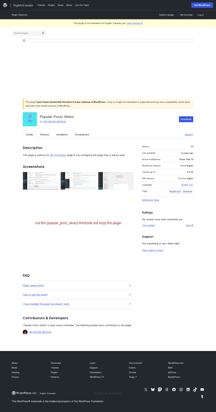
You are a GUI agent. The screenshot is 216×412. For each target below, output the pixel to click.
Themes (55, 367)
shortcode (187, 191)
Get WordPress (202, 5)
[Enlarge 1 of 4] (54, 175)
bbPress (172, 372)
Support (189, 134)
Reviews (44, 134)
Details (29, 134)
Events (132, 367)
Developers (95, 372)
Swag (133, 377)
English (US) (187, 185)
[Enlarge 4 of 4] (129, 196)
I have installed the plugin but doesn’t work (46, 304)
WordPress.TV (97, 377)
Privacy (15, 377)
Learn (92, 363)
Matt (170, 367)
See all (189, 225)
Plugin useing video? (34, 285)
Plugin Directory (19, 15)
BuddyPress (174, 377)
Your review (148, 225)
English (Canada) (48, 393)
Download (186, 119)
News (14, 367)
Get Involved (135, 363)
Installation (62, 134)
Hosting (15, 372)
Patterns (55, 377)
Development (82, 134)
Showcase (56, 363)
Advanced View (150, 200)
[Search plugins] (43, 33)
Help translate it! (135, 23)
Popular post (175, 191)
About (15, 363)
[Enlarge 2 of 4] (91, 175)
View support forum (152, 250)
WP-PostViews (58, 155)
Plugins (54, 372)
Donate (132, 372)
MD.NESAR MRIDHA (54, 121)
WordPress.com (175, 363)
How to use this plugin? (35, 294)
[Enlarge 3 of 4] (129, 175)
